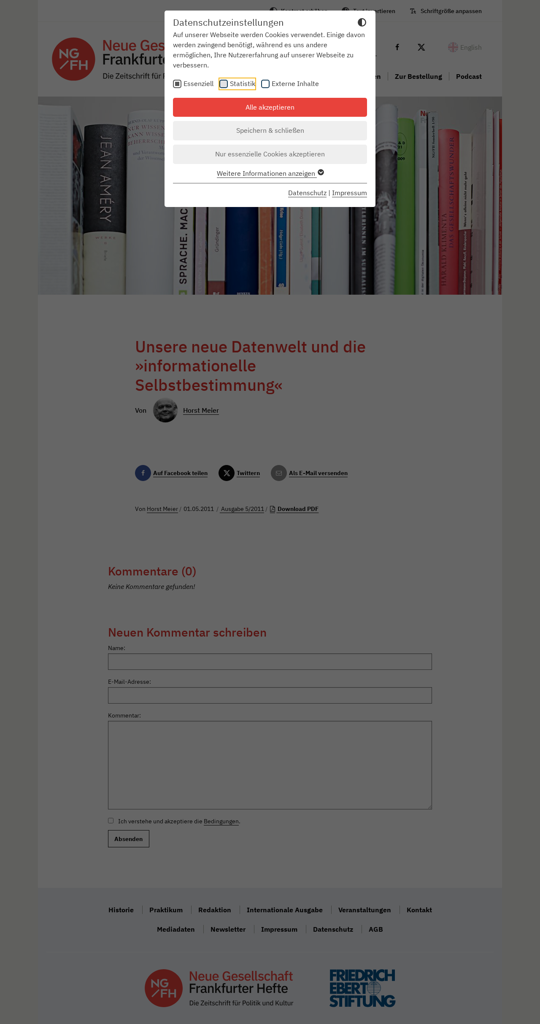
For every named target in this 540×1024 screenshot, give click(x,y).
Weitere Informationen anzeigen (267, 173)
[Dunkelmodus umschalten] (362, 23)
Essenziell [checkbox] (198, 83)
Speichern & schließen (270, 130)
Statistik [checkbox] (242, 83)
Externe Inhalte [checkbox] (295, 83)
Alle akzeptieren (270, 107)
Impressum (349, 192)
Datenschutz (307, 192)
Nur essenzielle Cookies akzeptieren (270, 154)
